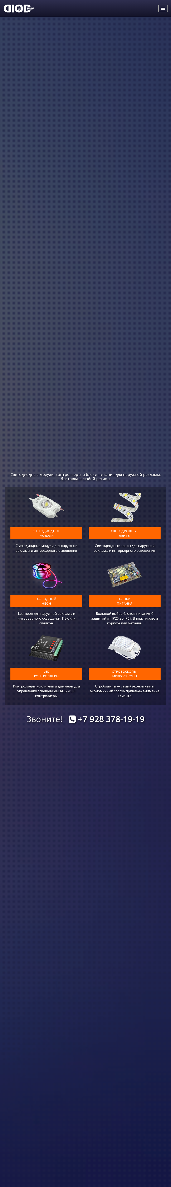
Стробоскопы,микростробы (124, 673)
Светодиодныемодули (46, 533)
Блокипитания (124, 601)
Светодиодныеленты (124, 533)
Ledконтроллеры (46, 673)
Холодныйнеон (46, 601)
